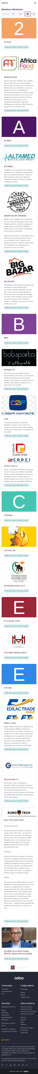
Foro (3, 994)
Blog (22, 1022)
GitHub (23, 992)
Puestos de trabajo (27, 1014)
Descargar (24, 989)
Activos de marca (26, 1009)
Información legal (27, 1028)
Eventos (23, 1017)
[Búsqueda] (13, 14)
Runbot (23, 995)
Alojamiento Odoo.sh (9, 1007)
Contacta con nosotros (28, 1011)
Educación (5, 1020)
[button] (35, 3)
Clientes (23, 1024)
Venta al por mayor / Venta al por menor (16, 47)
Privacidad (24, 1030)
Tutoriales (5, 989)
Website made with (16, 1071)
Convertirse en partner (9, 1031)
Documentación (7, 991)
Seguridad (24, 1032)
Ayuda (4, 1010)
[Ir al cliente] (19, 28)
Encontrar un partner (9, 1029)
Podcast (23, 1020)
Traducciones (25, 997)
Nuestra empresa (26, 1007)
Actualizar (5, 1012)
